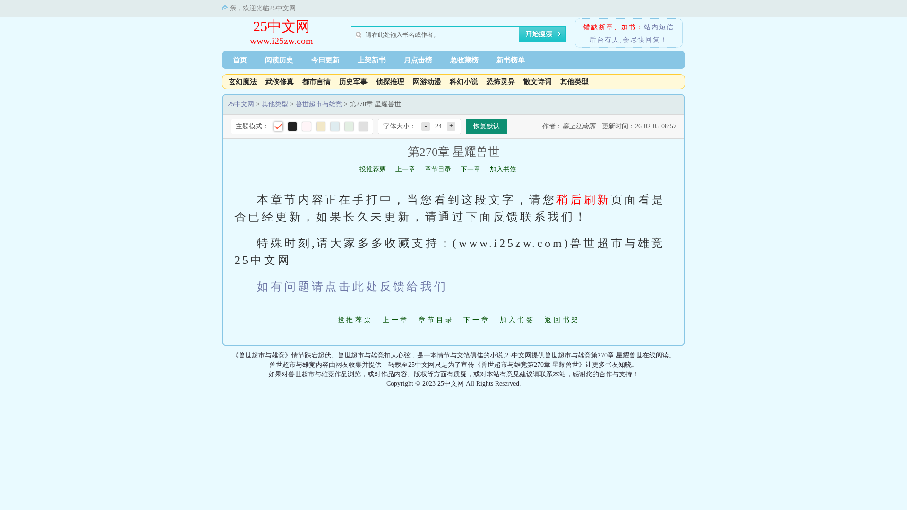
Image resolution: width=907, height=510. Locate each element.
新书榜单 (510, 60)
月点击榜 (418, 60)
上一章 (405, 169)
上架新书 (372, 60)
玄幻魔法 (243, 81)
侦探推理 (390, 81)
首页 (240, 60)
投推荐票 (372, 169)
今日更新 (325, 60)
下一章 (470, 169)
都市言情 (316, 81)
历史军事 (353, 81)
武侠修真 (279, 81)
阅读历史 (279, 60)
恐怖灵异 (501, 81)
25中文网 (281, 26)
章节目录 (438, 169)
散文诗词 (537, 81)
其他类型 (574, 81)
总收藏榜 (464, 60)
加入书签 (503, 169)
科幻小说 (464, 81)
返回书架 (562, 319)
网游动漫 (427, 81)
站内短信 (659, 27)
